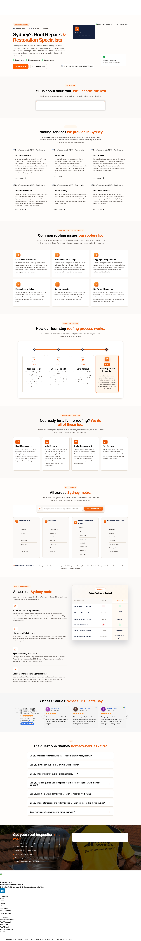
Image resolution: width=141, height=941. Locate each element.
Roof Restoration (23, 155)
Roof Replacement (23, 191)
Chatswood (24, 529)
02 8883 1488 (75, 568)
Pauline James (84, 708)
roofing (47, 137)
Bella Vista (53, 537)
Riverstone (82, 550)
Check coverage (92, 508)
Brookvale (23, 537)
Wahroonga (24, 544)
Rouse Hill (53, 544)
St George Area (113, 548)
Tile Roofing (108, 446)
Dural (51, 548)
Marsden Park (83, 546)
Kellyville (52, 540)
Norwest (52, 551)
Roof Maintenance (101, 191)
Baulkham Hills (54, 529)
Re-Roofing (59, 155)
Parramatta (83, 535)
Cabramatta (112, 540)
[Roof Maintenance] (17, 442)
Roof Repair (98, 155)
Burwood (111, 533)
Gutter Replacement (83, 446)
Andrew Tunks (112, 708)
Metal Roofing (51, 446)
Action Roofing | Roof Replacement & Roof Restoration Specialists (30, 711)
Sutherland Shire (113, 551)
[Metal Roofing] (47, 442)
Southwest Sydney (114, 544)
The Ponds (83, 554)
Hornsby (23, 533)
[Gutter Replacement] (76, 442)
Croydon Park (113, 537)
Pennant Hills (24, 551)
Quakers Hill (83, 539)
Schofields (82, 543)
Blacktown (82, 532)
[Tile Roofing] (105, 442)
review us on (26, 723)
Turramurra (24, 540)
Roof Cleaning (60, 191)
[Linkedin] (2, 890)
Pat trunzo (55, 708)
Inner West (112, 529)
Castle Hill (53, 533)
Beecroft (23, 548)
